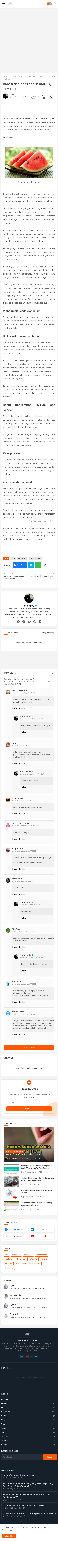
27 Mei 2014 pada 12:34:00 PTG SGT (24, 984)
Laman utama (8, 76)
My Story (8, 1263)
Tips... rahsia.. (21, 76)
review (28, 1445)
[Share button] (45, 565)
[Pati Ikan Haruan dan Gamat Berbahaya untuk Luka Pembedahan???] (11, 1181)
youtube (44, 1236)
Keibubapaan (41, 1255)
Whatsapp (38, 565)
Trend (28, 1432)
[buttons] (22, 1356)
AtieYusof (16, 929)
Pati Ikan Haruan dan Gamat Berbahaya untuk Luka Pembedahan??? (37, 1179)
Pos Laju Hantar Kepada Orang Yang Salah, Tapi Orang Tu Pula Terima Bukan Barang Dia (36, 1168)
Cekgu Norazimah (21, 823)
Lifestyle (33, 1259)
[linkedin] (40, 621)
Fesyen (28, 1403)
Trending (28, 1437)
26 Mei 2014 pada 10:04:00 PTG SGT (24, 826)
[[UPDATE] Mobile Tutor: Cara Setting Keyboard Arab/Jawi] (11, 1206)
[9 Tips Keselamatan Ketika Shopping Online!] (11, 1193)
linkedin (44, 1229)
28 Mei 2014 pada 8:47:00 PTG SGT (32, 957)
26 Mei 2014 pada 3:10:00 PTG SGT (23, 801)
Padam (22, 708)
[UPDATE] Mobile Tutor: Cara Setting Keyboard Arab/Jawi (36, 1204)
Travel (28, 1428)
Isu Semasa (28, 1412)
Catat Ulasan (29, 1048)
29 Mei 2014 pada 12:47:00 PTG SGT (24, 1014)
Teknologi (9, 1268)
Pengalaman (21, 1263)
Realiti (45, 1263)
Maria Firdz (27, 605)
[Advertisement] (29, 40)
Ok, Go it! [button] (9, 1536)
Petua (28, 1416)
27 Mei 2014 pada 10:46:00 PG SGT (23, 931)
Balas (14, 708)
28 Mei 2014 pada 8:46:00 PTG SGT (32, 719)
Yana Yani (16, 981)
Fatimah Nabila (19, 690)
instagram (18, 1236)
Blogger (28, 1399)
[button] (49, 3)
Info (13, 558)
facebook (18, 1229)
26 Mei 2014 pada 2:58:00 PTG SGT (23, 745)
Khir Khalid (17, 878)
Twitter (31, 565)
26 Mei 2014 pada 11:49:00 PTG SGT (24, 851)
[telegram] (23, 621)
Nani (14, 743)
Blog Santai (17, 848)
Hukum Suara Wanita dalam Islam (18, 1475)
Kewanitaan (21, 1259)
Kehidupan (28, 1255)
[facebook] (18, 621)
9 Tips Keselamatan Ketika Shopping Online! (36, 1191)
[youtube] (29, 621)
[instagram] (34, 621)
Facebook (21, 565)
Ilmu (6, 1255)
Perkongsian (34, 1263)
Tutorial (28, 1441)
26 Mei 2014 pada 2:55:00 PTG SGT (23, 693)
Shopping (28, 1420)
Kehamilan (16, 1255)
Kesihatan (22, 558)
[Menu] (3, 3)
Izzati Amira (17, 798)
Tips (28, 1424)
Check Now (7, 1530)
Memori (44, 1259)
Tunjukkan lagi (48, 633)
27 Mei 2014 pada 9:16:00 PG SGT (23, 881)
